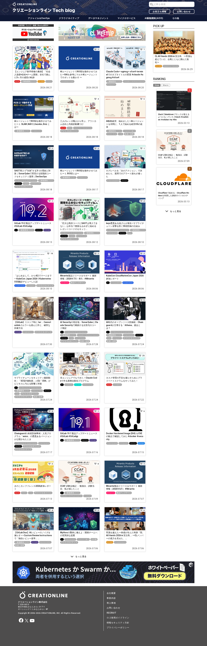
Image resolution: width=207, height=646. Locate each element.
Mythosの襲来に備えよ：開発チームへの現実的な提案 (78, 534)
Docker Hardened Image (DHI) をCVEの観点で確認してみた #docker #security (124, 436)
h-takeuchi (36, 131)
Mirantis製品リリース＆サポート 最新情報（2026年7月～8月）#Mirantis (78, 277)
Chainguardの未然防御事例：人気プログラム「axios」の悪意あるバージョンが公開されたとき (32, 436)
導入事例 (111, 603)
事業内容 (111, 598)
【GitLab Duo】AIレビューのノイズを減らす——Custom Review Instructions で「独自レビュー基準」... (33, 535)
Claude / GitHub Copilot (134, 81)
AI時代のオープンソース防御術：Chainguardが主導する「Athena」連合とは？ (124, 325)
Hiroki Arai (111, 134)
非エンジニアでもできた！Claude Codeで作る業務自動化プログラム (78, 379)
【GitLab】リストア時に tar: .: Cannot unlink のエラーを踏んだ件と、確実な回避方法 (32, 325)
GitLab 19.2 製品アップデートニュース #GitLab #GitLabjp (32, 224)
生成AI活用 (129, 134)
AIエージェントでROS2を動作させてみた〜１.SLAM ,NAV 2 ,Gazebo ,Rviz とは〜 (32, 124)
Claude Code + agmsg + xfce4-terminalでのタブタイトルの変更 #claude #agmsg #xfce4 (124, 74)
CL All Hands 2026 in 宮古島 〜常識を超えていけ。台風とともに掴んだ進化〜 (173, 59)
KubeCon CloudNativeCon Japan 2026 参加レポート (125, 277)
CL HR (41, 81)
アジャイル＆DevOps (39, 18)
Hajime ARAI (45, 542)
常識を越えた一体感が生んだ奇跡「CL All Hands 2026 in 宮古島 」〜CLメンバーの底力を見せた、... (124, 535)
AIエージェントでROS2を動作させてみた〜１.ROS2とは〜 (78, 172)
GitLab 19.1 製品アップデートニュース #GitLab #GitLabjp (78, 435)
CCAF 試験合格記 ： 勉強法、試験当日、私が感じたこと (77, 487)
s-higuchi (117, 338)
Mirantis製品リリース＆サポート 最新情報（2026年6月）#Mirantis (124, 487)
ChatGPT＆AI (129, 131)
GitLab (47, 230)
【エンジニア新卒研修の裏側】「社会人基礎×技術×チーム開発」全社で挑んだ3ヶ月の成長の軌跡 (32, 74)
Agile (17, 81)
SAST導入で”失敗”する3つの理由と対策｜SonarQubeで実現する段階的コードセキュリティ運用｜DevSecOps (32, 173)
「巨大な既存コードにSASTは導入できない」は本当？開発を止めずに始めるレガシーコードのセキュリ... (79, 226)
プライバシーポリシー (118, 627)
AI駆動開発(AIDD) (154, 18)
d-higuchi (111, 84)
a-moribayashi (113, 180)
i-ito (30, 493)
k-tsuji (49, 81)
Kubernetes (20, 285)
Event (24, 493)
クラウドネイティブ (69, 18)
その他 (175, 18)
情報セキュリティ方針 (118, 622)
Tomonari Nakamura (83, 128)
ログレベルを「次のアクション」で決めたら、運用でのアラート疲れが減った (124, 173)
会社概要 (111, 593)
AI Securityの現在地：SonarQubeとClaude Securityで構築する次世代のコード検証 (79, 325)
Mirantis (64, 283)
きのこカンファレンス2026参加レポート (32, 487)
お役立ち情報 (159, 11)
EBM (70, 128)
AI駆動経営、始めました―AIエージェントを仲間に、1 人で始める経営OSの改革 (125, 124)
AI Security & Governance (26, 180)
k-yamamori (28, 332)
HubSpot (69, 385)
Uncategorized (67, 81)
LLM (120, 134)
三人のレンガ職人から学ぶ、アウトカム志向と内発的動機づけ (78, 122)
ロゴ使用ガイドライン (118, 617)
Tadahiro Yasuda (171, 66)
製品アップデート (78, 283)
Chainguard (112, 233)
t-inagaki (31, 285)
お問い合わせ (183, 11)
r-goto (26, 183)
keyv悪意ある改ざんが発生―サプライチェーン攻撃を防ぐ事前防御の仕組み (125, 224)
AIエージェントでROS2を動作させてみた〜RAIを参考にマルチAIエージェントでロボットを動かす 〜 (78, 74)
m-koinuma (88, 385)
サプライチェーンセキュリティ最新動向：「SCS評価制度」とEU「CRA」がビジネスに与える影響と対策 (32, 381)
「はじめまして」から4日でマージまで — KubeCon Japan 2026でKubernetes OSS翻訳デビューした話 (33, 278)
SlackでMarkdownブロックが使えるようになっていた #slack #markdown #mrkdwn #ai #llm (173, 117)
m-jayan (87, 496)
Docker (141, 443)
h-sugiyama (116, 283)
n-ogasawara (120, 542)
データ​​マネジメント (98, 18)
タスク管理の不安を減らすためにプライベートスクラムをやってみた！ (124, 379)
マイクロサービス (127, 18)
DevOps (18, 183)
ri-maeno (117, 385)
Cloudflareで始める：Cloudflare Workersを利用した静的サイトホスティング (173, 195)
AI (16, 230)
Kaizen (78, 385)
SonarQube (35, 183)
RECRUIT (111, 613)
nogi (130, 233)
